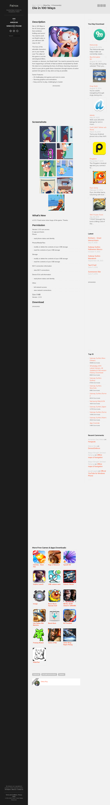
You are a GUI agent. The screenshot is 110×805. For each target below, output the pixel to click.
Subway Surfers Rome (98, 412)
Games (61, 674)
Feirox (14, 5)
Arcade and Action (49, 674)
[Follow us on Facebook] (10, 31)
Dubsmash (98, 5)
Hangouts (91, 442)
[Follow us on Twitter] (17, 31)
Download (38, 302)
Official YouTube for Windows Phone (97, 473)
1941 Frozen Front (96, 215)
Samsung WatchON (97, 401)
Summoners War (94, 272)
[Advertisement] (56, 102)
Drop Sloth (94, 86)
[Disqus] (56, 718)
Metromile (94, 45)
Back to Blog (101, 5)
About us (14, 789)
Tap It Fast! (92, 265)
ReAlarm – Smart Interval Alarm (94, 239)
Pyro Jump (94, 188)
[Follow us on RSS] (14, 31)
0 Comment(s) (56, 5)
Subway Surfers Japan (98, 407)
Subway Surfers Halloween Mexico (95, 248)
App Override (95, 423)
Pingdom (93, 159)
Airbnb (92, 115)
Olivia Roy (46, 5)
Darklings (104, 5)
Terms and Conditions (11, 794)
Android (36, 674)
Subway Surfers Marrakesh (94, 257)
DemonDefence (94, 448)
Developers (8, 789)
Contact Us (20, 789)
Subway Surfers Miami (98, 418)
